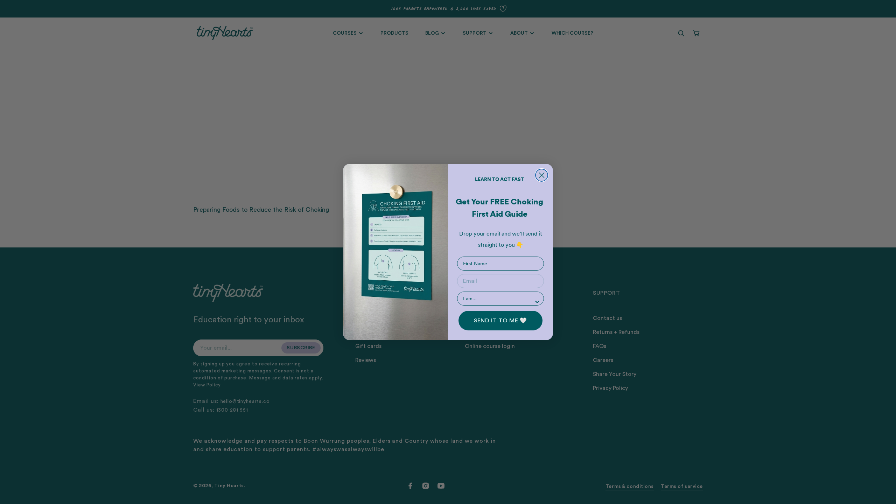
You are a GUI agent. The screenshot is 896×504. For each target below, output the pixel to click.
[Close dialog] (542, 175)
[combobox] (498, 298)
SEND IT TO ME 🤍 (500, 320)
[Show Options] (537, 302)
